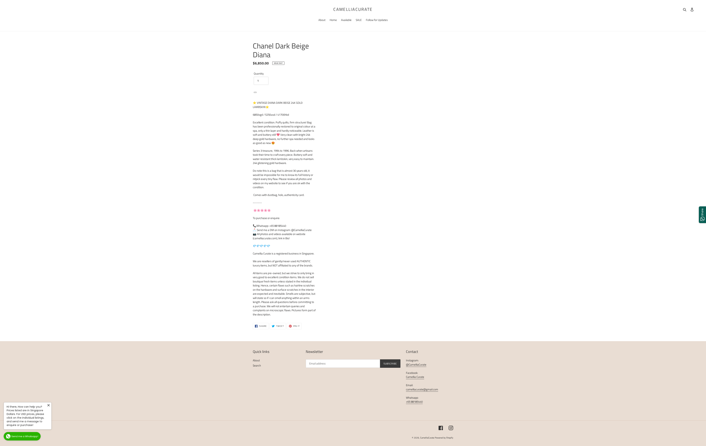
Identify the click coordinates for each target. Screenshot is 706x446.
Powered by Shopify (444, 437)
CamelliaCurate (352, 9)
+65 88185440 (414, 402)
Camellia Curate (415, 377)
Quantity (259, 74)
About (256, 360)
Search (257, 365)
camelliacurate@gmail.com (422, 389)
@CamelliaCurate (416, 364)
